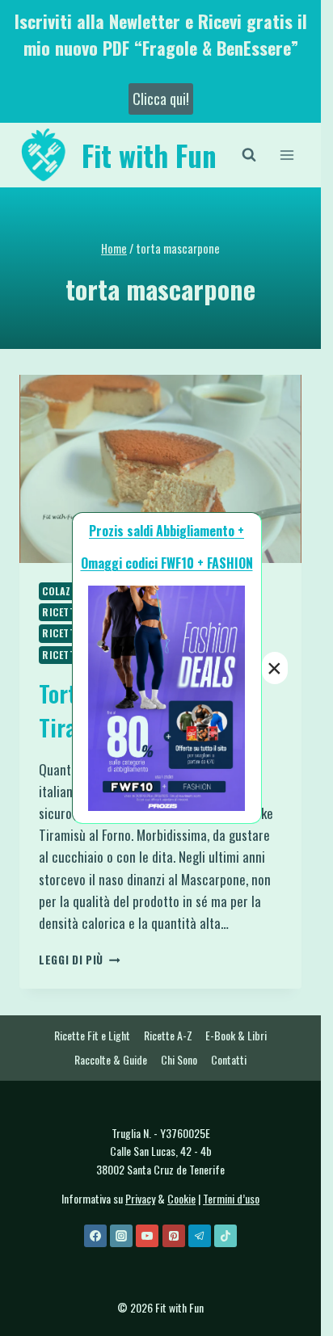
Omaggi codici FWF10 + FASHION (167, 563)
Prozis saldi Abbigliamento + (166, 530)
